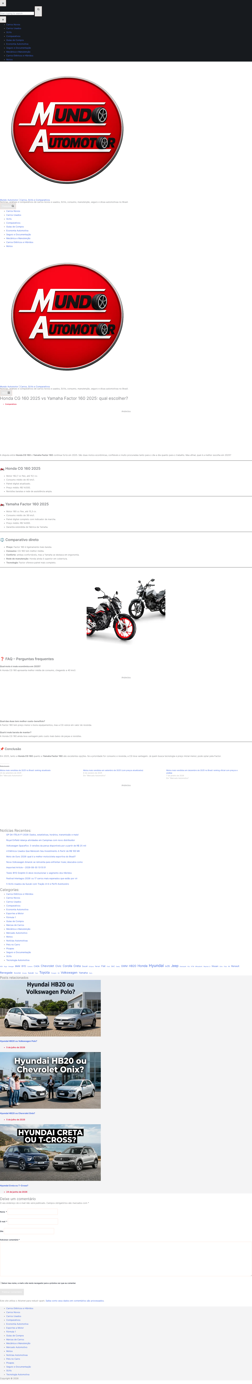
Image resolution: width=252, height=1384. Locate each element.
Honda (143, 966)
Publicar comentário (12, 1292)
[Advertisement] (126, 431)
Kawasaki (183, 966)
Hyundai (156, 965)
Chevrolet (47, 966)
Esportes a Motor (15, 913)
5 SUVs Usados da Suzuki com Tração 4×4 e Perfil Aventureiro (37, 884)
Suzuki (31, 973)
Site (1, 1231)
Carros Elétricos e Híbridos (19, 242)
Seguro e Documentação (18, 234)
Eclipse (91, 966)
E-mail (3, 1221)
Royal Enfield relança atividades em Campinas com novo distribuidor (40, 840)
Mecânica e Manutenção (18, 238)
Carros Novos (13, 211)
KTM (192, 966)
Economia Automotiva (17, 230)
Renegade (6, 972)
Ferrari (97, 966)
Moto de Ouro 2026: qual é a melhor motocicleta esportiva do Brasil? (41, 856)
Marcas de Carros (15, 925)
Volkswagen (69, 972)
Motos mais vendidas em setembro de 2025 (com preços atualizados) (113, 770)
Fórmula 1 (11, 917)
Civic (58, 966)
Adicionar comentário (10, 1240)
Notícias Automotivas (17, 940)
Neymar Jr (207, 966)
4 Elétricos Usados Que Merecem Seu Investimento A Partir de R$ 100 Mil (43, 851)
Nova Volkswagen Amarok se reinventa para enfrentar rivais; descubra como (44, 862)
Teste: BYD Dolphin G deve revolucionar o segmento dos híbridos (39, 873)
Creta (77, 966)
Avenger (11, 966)
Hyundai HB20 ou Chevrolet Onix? (17, 1113)
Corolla (67, 966)
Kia (189, 966)
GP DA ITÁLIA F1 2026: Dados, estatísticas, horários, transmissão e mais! (42, 834)
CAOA (37, 966)
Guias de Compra (15, 226)
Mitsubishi (198, 966)
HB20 (132, 966)
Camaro (29, 966)
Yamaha (83, 972)
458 (1, 966)
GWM (124, 966)
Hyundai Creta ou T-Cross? (14, 1185)
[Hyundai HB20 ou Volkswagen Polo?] (50, 1008)
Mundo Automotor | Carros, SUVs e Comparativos (25, 200)
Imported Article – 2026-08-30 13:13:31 (26, 867)
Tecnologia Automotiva (17, 960)
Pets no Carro (13, 944)
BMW (17, 966)
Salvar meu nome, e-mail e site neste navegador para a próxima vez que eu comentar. (39, 1283)
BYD (24, 966)
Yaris (90, 973)
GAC (113, 966)
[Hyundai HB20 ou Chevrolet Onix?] (50, 1080)
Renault (235, 966)
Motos (9, 246)
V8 (58, 973)
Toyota (44, 972)
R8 (229, 966)
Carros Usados (13, 215)
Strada (24, 973)
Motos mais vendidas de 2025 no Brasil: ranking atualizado (25, 770)
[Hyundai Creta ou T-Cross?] (50, 1152)
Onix (221, 966)
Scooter (17, 973)
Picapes (10, 948)
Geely (118, 966)
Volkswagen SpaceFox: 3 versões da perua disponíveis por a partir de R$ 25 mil (46, 845)
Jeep (174, 966)
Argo (5, 966)
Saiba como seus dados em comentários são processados (75, 1300)
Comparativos (13, 222)
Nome (3, 1212)
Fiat (103, 966)
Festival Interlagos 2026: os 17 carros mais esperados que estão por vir (41, 878)
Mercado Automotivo (16, 933)
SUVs (9, 219)
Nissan (215, 966)
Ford (108, 966)
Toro (36, 973)
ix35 (167, 966)
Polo (225, 966)
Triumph (53, 973)
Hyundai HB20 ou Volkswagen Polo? (18, 1041)
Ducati (85, 966)
